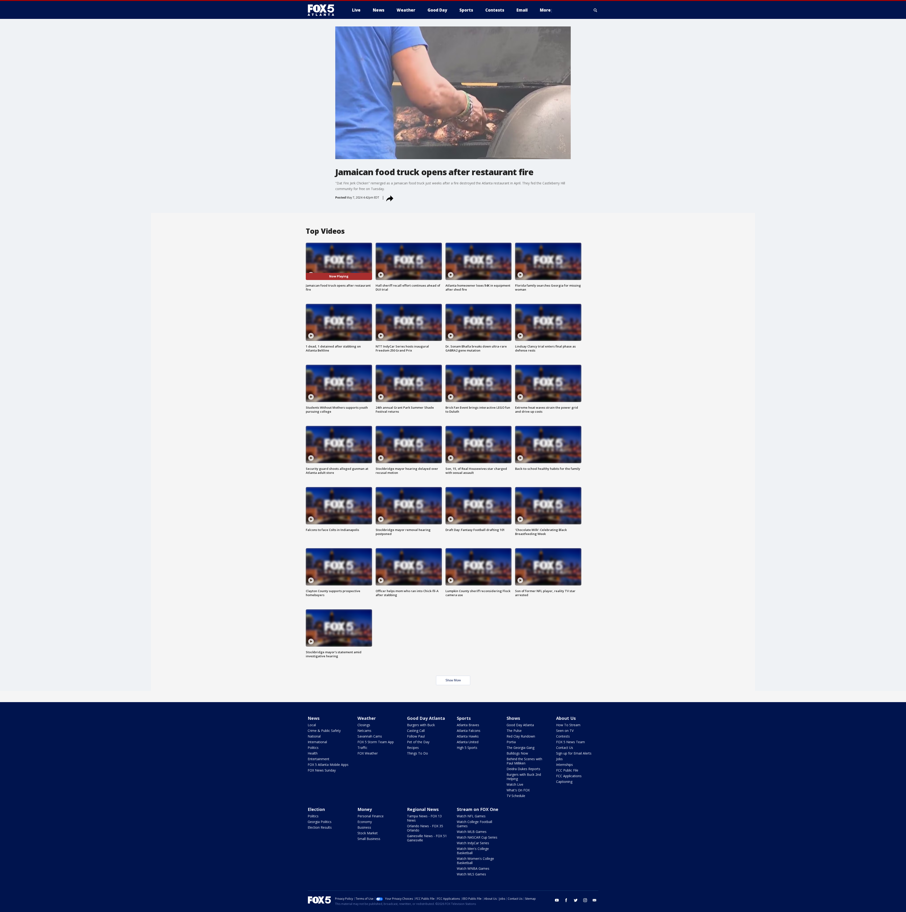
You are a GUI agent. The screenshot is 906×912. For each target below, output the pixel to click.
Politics (313, 747)
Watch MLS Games (471, 874)
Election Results (320, 827)
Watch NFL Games (471, 816)
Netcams (364, 730)
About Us (566, 718)
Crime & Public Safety (324, 730)
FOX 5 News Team (570, 742)
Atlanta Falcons (468, 730)
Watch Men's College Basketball (473, 850)
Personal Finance (370, 816)
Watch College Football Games (474, 823)
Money (364, 809)
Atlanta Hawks (468, 736)
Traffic (362, 747)
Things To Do (417, 753)
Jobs (559, 759)
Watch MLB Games (472, 831)
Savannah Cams (369, 736)
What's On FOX (518, 790)
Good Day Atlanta (426, 718)
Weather (366, 718)
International (317, 742)
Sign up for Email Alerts (573, 753)
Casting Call (416, 730)
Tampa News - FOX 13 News (424, 818)
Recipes (413, 747)
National (314, 736)
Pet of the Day (418, 742)
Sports (464, 718)
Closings (363, 725)
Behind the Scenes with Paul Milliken (524, 761)
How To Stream (568, 725)
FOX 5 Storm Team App (375, 742)
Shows (513, 718)
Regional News (423, 809)
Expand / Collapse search (595, 10)
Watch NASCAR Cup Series (477, 837)
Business (364, 827)
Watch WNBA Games (473, 868)
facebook (566, 900)
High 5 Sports (467, 747)
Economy (364, 821)
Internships (564, 764)
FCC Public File (567, 770)
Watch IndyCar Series (473, 843)
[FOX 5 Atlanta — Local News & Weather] (323, 10)
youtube (557, 900)
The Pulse (514, 730)
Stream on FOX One (477, 809)
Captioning (564, 781)
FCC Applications (569, 776)
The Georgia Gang (520, 747)
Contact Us (564, 747)
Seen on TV (565, 730)
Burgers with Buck (421, 725)
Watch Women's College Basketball (475, 860)
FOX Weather (367, 753)
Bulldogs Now (517, 753)
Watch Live (515, 784)
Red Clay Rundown (521, 736)
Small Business (368, 838)
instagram (585, 900)
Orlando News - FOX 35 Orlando (425, 828)
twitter (575, 900)
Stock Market (367, 833)
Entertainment (318, 759)
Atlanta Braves (468, 725)
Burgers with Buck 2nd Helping (524, 776)
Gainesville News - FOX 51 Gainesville (427, 838)
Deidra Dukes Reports (523, 769)
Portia (511, 742)
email (594, 900)
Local (312, 725)
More (545, 10)
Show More (453, 680)
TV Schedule (516, 795)
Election (316, 809)
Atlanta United (467, 742)
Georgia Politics (319, 821)
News (313, 718)
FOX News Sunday (322, 770)
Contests (563, 736)
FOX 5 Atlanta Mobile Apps (328, 764)
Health (313, 753)
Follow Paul (416, 736)
